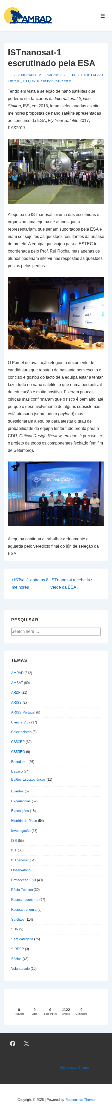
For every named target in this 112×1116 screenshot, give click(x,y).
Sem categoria (22, 939)
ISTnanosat (20, 860)
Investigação (20, 831)
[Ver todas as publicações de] (10, 75)
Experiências (21, 801)
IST (14, 850)
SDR (14, 929)
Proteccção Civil (23, 880)
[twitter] (27, 1043)
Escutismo (19, 762)
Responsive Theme (74, 1068)
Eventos (17, 791)
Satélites (17, 919)
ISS (14, 841)
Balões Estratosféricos (28, 779)
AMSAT (17, 683)
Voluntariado (20, 969)
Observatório (20, 870)
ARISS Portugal (23, 712)
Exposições (20, 811)
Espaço (17, 771)
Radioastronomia (23, 910)
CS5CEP (18, 742)
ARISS (16, 702)
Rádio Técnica (22, 890)
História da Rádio (24, 821)
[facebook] (13, 1043)
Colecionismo (21, 732)
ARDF (15, 692)
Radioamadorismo (24, 900)
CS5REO (18, 752)
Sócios (16, 959)
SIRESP (17, 949)
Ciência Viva (20, 722)
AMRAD (17, 673)
